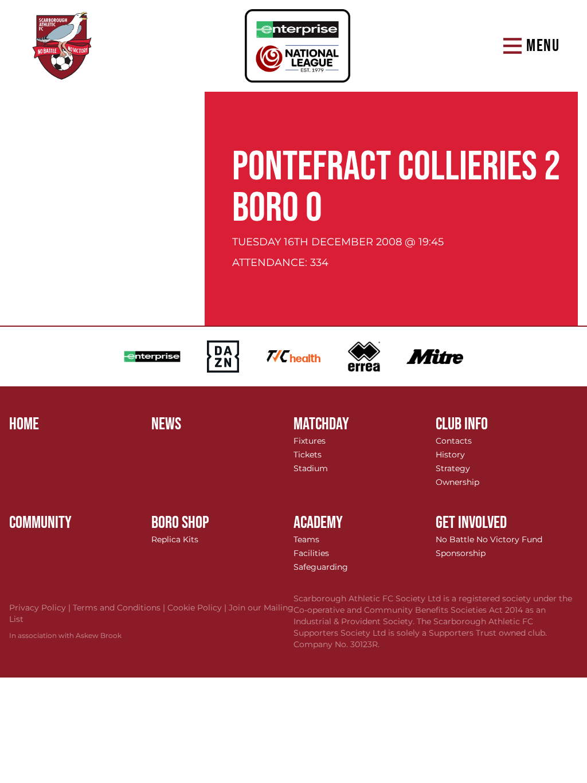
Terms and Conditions (120, 607)
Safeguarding (321, 567)
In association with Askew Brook (65, 635)
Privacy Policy (41, 607)
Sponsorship (461, 553)
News (166, 424)
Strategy (453, 468)
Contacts (454, 441)
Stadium (311, 468)
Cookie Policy (198, 607)
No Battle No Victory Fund (489, 539)
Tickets (308, 454)
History (450, 454)
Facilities (311, 553)
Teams (306, 539)
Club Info (462, 424)
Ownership (457, 482)
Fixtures (310, 441)
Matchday (321, 424)
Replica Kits (174, 539)
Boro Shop (180, 522)
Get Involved (471, 522)
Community (40, 522)
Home (24, 424)
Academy (318, 522)
